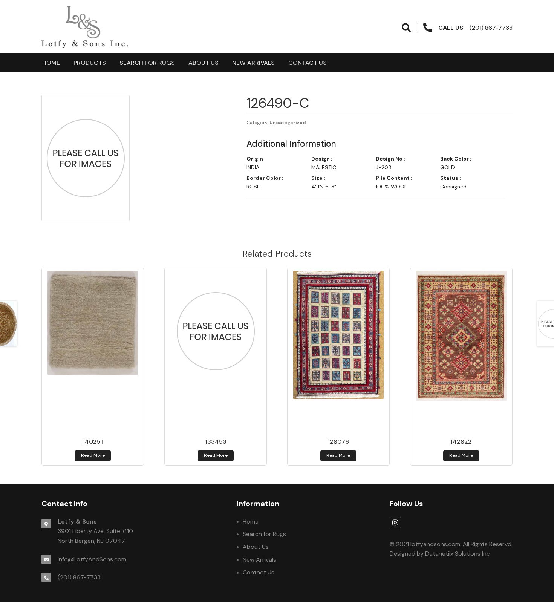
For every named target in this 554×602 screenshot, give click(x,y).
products (89, 63)
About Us (203, 63)
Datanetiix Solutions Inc (457, 554)
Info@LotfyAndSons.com (92, 559)
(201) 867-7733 (79, 577)
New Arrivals (253, 63)
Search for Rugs (147, 63)
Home (51, 63)
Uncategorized (287, 122)
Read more (93, 455)
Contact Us (307, 63)
